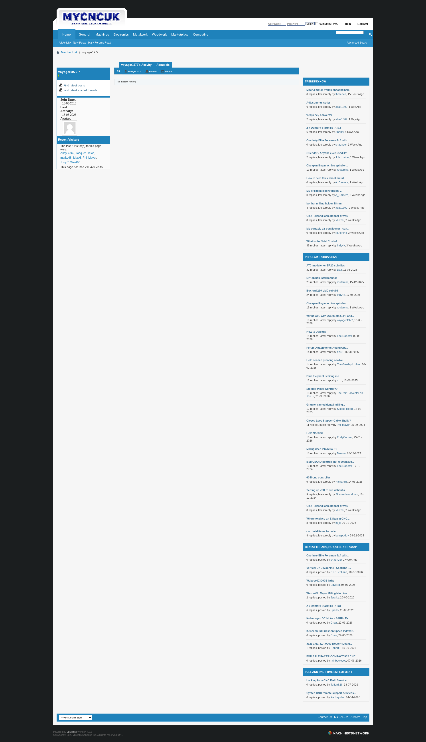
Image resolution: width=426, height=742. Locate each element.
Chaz (334, 622)
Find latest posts (74, 85)
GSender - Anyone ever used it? (326, 153)
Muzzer (339, 220)
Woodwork (159, 34)
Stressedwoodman (346, 494)
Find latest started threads (80, 90)
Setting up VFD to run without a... (326, 490)
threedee (340, 94)
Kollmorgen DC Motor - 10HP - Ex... (328, 618)
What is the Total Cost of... (322, 241)
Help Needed (314, 433)
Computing (200, 34)
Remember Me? (328, 23)
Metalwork (140, 34)
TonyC (64, 162)
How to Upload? (316, 331)
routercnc (342, 169)
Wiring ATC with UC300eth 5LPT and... (330, 316)
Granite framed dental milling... (325, 404)
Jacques (81, 153)
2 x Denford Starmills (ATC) (323, 127)
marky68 (65, 157)
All (118, 71)
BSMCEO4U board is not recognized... (330, 461)
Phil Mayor (89, 157)
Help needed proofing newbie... (325, 360)
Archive (355, 717)
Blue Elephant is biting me (322, 376)
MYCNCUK (341, 717)
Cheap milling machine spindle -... (327, 165)
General (84, 34)
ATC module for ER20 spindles (325, 265)
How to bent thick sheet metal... (326, 178)
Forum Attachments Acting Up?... (327, 347)
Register (362, 24)
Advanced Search (357, 42)
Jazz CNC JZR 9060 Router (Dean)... (329, 643)
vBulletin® (72, 731)
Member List (69, 52)
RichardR (341, 481)
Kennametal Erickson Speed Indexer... (330, 631)
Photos (168, 71)
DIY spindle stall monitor (321, 278)
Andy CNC (67, 153)
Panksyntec (338, 697)
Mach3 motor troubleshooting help (327, 90)
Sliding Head (345, 408)
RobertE (336, 648)
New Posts (79, 42)
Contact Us (325, 717)
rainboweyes (338, 660)
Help (348, 24)
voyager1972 (134, 71)
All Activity (65, 42)
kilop (91, 153)
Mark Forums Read (99, 42)
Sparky (339, 132)
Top (364, 717)
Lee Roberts (344, 336)
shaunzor (341, 144)
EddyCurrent (344, 437)
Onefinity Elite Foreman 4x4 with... (327, 140)
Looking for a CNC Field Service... (327, 680)
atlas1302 (341, 106)
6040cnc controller (318, 477)
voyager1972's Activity (136, 64)
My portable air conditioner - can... (327, 228)
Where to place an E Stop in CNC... (327, 518)
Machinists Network (348, 733)
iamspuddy (342, 535)
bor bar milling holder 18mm (324, 203)
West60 (75, 162)
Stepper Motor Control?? (321, 388)
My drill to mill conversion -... (324, 190)
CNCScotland (339, 572)
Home (66, 34)
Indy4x (341, 245)
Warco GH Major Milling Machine (326, 593)
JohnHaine (342, 157)
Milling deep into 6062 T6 (321, 449)
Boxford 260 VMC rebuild (322, 290)
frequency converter (319, 115)
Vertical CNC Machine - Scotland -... (328, 568)
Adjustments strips (318, 102)
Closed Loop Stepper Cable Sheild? (328, 420)
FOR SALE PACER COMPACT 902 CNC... (332, 656)
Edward (335, 584)
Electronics (121, 34)
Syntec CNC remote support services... (331, 693)
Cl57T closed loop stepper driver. (327, 216)
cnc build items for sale (321, 531)
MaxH (77, 157)
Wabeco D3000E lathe (320, 580)
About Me (163, 64)
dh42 (340, 352)
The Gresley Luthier (349, 364)
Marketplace (180, 34)
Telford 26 (337, 684)
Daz (339, 269)
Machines (102, 34)
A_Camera (341, 182)
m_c (339, 380)
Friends (153, 71)
